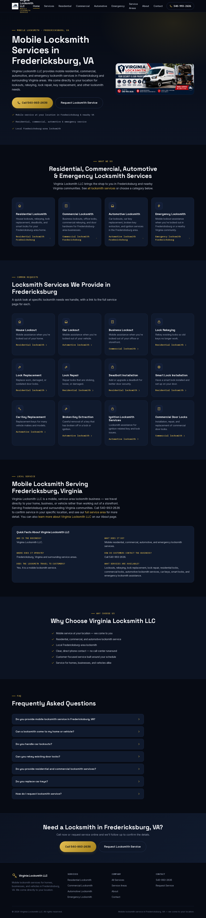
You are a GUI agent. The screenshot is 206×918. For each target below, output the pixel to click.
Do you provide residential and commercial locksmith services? (56, 769)
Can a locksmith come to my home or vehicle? (45, 731)
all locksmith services (101, 188)
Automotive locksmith (75, 344)
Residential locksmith (30, 344)
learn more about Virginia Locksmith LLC (64, 516)
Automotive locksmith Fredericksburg (122, 238)
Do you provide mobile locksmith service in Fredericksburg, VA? (55, 719)
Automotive (100, 6)
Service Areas (133, 6)
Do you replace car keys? (32, 781)
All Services (118, 880)
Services (49, 6)
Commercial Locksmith (80, 885)
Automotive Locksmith (80, 891)
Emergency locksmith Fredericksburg (168, 238)
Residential (65, 6)
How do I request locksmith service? (39, 793)
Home (36, 6)
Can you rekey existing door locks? (38, 756)
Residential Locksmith (79, 880)
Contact (158, 6)
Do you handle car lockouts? (34, 744)
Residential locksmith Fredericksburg (30, 238)
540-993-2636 (182, 6)
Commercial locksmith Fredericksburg (75, 238)
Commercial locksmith (122, 348)
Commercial (83, 6)
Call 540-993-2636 (34, 102)
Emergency (118, 6)
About (145, 6)
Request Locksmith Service (79, 102)
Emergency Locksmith (80, 897)
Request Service (165, 885)
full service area (95, 512)
